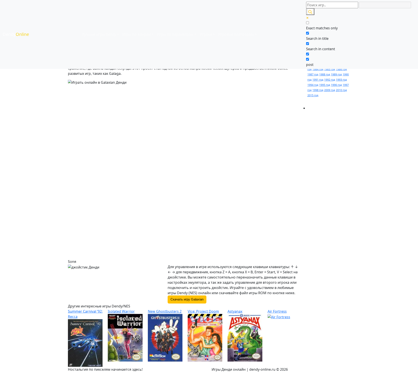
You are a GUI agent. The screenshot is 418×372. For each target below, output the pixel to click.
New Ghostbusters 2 (165, 311)
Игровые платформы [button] (236, 34)
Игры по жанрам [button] (136, 34)
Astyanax (235, 311)
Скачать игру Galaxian (187, 299)
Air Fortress (277, 311)
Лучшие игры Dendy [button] (99, 34)
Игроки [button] (206, 34)
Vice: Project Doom (203, 311)
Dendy (16, 34)
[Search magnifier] (310, 11)
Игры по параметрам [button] (175, 34)
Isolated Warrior (121, 311)
